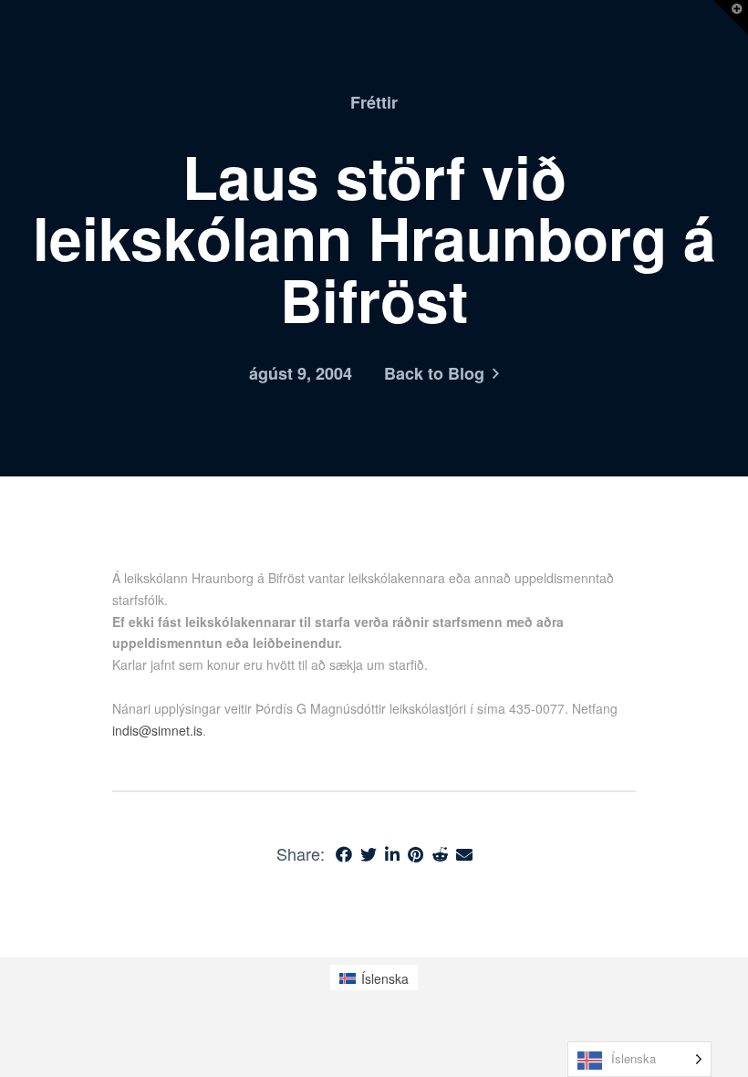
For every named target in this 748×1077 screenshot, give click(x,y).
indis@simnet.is (157, 730)
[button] (730, 17)
